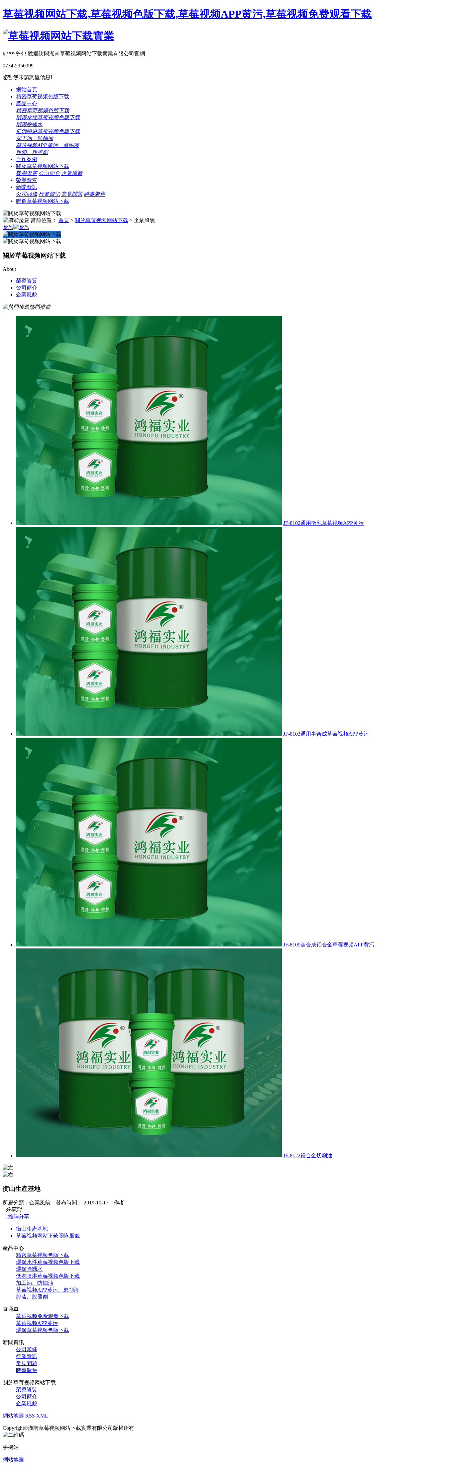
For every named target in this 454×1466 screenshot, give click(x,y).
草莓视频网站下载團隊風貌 (48, 1236)
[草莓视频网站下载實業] (58, 36)
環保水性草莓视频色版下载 (48, 117)
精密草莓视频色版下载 (42, 96)
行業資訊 (49, 194)
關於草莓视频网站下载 (42, 166)
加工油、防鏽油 (34, 138)
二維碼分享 (16, 1216)
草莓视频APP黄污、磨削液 (47, 145)
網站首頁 (26, 89)
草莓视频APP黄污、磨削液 (47, 1290)
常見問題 (71, 194)
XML (42, 1416)
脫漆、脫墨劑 (32, 1297)
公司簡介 (49, 173)
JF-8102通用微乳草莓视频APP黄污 (323, 523)
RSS (30, 1416)
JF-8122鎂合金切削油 (307, 1155)
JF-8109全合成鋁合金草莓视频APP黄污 (328, 944)
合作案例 (26, 159)
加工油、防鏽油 (34, 1283)
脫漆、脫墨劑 (32, 152)
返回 (8, 227)
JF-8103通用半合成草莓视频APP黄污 (326, 734)
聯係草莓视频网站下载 (42, 201)
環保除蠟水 (29, 124)
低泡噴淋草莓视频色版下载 (48, 131)
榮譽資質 (26, 173)
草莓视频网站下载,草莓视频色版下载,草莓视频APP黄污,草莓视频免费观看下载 (187, 14)
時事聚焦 (94, 194)
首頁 (63, 220)
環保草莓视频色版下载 (42, 1330)
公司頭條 (26, 194)
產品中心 (26, 103)
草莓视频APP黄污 (37, 1323)
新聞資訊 (26, 187)
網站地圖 (13, 1416)
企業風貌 (71, 173)
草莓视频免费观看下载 (42, 1316)
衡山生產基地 (32, 1229)
